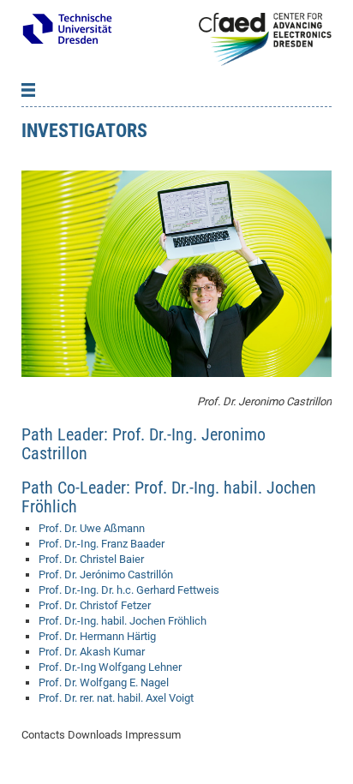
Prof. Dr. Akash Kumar (92, 651)
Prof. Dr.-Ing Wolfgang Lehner (110, 667)
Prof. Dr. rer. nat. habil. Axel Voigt (116, 697)
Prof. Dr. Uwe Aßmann (92, 528)
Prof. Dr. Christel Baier (91, 559)
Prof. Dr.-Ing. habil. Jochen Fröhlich (122, 620)
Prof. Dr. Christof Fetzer (95, 605)
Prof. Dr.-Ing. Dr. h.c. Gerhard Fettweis (129, 590)
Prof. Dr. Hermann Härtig (97, 636)
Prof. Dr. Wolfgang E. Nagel (104, 682)
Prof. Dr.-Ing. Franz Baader (102, 543)
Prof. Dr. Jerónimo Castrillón (106, 574)
